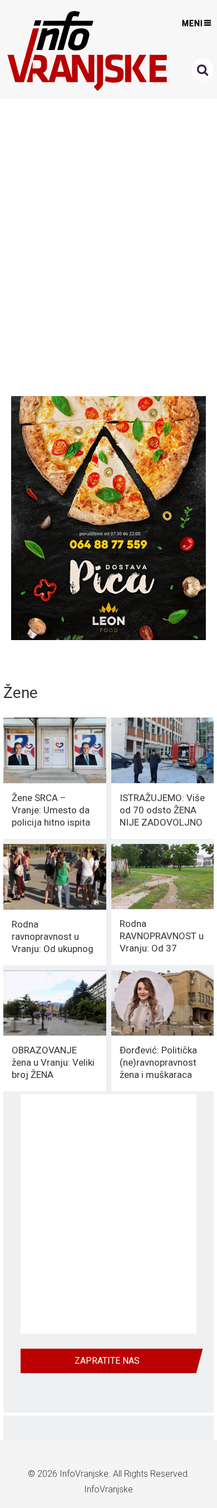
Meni (192, 23)
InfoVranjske (84, 1473)
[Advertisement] (108, 244)
